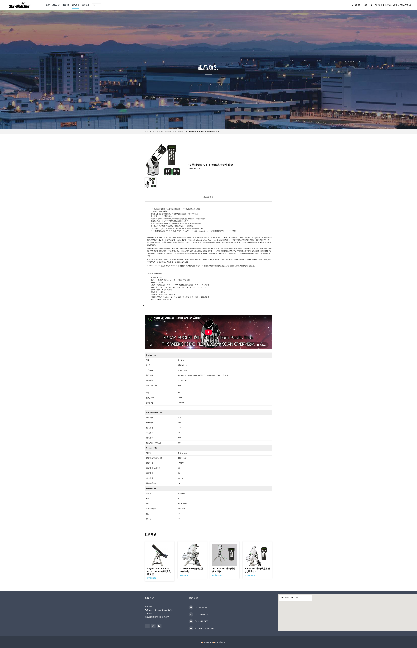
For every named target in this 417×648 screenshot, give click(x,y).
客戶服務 (85, 5)
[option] (163, 160)
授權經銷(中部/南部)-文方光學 (157, 617)
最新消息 (66, 5)
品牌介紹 (56, 5)
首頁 (48, 5)
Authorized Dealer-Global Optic (159, 610)
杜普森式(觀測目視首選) (175, 131)
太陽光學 (148, 613)
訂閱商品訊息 (208, 642)
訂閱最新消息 (220, 642)
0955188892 (201, 607)
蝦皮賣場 (148, 606)
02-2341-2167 (201, 621)
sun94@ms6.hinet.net (204, 628)
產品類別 (75, 5)
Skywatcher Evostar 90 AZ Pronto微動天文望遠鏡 (159, 571)
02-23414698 (361, 5)
